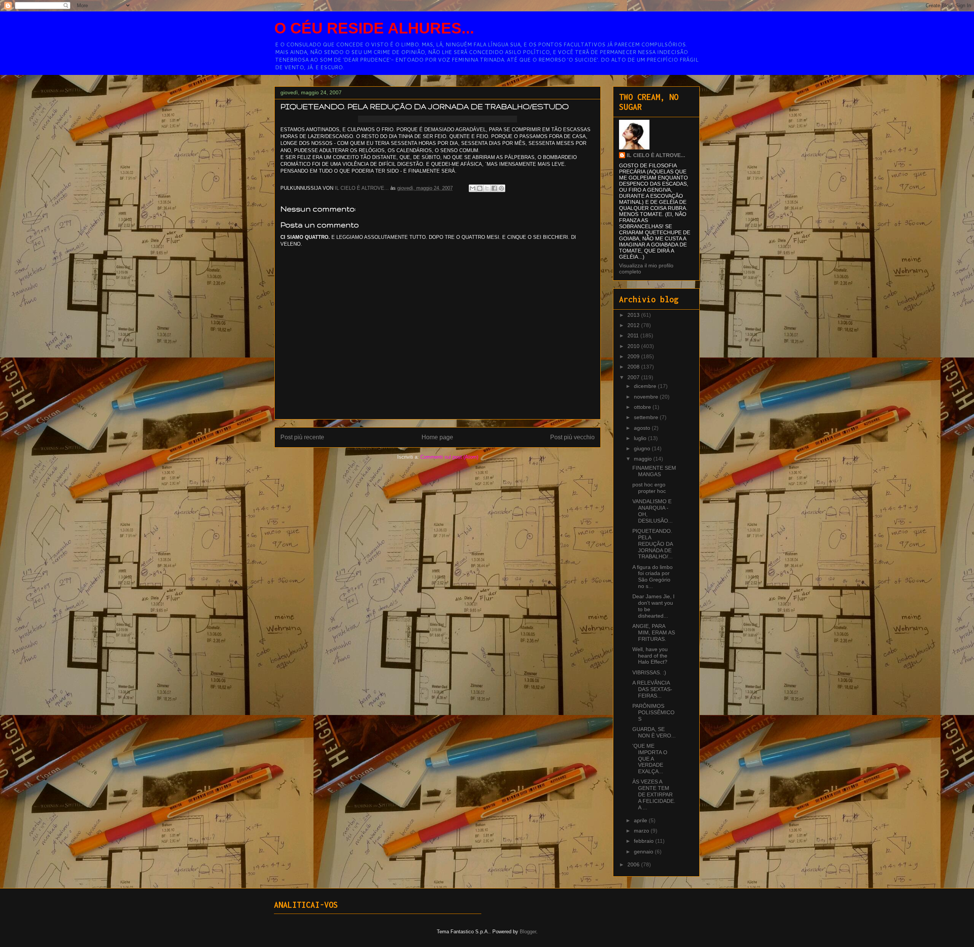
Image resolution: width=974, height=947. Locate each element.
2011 (633, 335)
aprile (641, 820)
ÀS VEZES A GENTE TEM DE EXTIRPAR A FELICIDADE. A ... (653, 794)
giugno (643, 448)
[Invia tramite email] (472, 188)
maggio (643, 459)
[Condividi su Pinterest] (501, 188)
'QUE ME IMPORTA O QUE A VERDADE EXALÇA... (649, 758)
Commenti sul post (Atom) (449, 457)
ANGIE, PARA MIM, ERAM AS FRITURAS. (653, 632)
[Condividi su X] (487, 188)
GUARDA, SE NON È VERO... (654, 732)
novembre (647, 397)
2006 (634, 864)
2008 (634, 367)
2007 (634, 377)
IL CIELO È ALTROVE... (656, 155)
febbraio (644, 841)
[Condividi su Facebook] (494, 188)
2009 (634, 356)
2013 (634, 315)
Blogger (528, 931)
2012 (634, 325)
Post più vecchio (572, 437)
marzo (642, 831)
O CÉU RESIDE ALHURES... (374, 28)
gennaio (644, 851)
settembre (647, 417)
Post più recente (302, 437)
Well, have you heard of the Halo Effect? (650, 655)
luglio (641, 438)
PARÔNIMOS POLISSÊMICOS (653, 712)
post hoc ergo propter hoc (649, 487)
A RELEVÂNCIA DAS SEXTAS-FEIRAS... (652, 689)
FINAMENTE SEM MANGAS (654, 471)
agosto (643, 428)
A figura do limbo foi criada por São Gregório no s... (652, 576)
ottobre (643, 407)
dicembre (646, 386)
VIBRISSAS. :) (649, 672)
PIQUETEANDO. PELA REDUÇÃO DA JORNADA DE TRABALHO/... (652, 543)
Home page (437, 437)
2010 (634, 346)
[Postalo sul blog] (480, 188)
